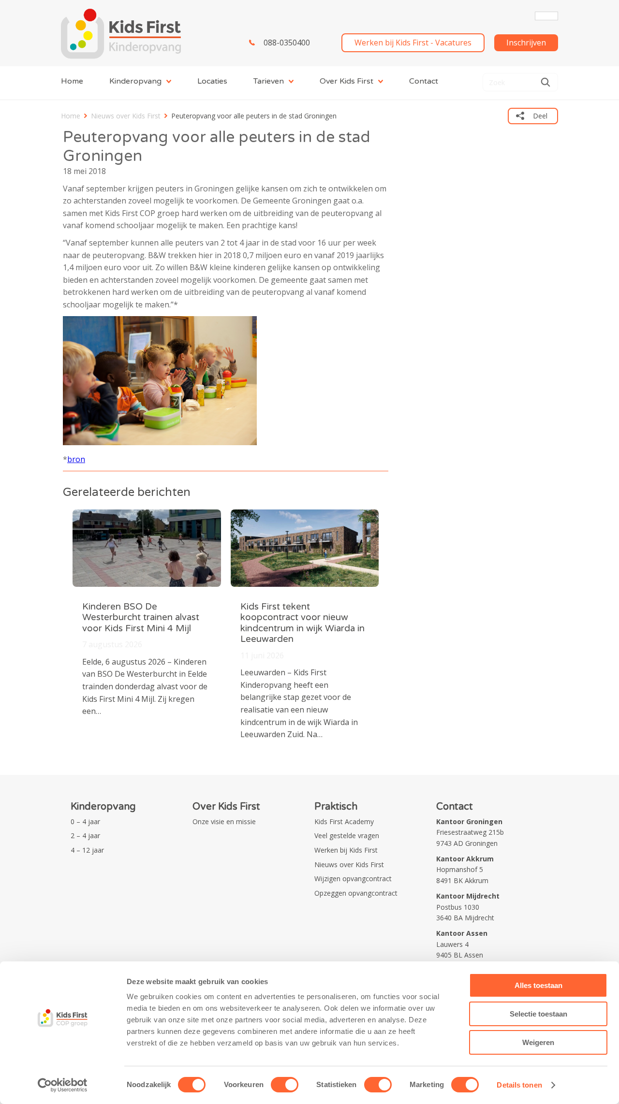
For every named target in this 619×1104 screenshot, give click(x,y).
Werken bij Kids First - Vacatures (413, 42)
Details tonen (519, 1085)
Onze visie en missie (224, 821)
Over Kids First (346, 81)
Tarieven (268, 81)
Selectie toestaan (538, 1014)
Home (72, 81)
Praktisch (335, 807)
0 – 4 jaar (85, 821)
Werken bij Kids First (346, 850)
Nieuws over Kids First (126, 115)
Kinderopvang (135, 81)
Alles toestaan (538, 985)
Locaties (212, 81)
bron (76, 459)
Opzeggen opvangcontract (356, 893)
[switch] (284, 1084)
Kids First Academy (344, 821)
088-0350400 (287, 42)
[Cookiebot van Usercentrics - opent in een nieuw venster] (62, 1085)
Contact (423, 81)
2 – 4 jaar (85, 835)
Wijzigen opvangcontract (353, 878)
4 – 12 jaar (87, 850)
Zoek (545, 82)
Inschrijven (526, 42)
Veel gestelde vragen (346, 835)
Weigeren (538, 1042)
